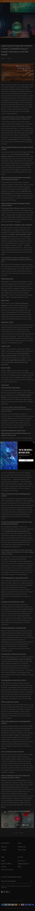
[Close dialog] (33, 442)
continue (26, 460)
